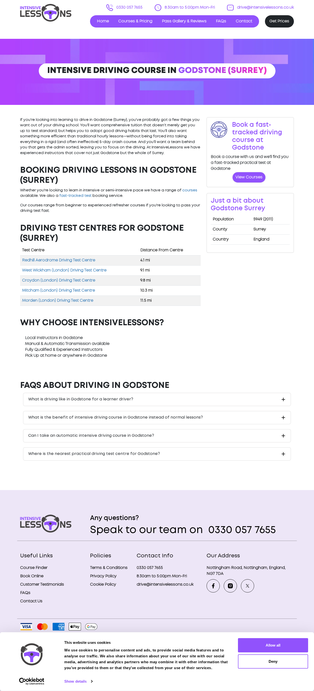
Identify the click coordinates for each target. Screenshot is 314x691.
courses (189, 190)
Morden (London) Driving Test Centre (57, 300)
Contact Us (31, 601)
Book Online (31, 576)
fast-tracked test (75, 195)
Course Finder (34, 568)
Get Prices (279, 21)
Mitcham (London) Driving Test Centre (58, 290)
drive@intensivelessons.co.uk (265, 7)
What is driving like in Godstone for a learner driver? (80, 399)
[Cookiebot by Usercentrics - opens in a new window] (31, 681)
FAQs (221, 21)
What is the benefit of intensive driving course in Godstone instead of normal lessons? (115, 417)
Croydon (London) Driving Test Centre (58, 280)
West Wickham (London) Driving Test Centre (64, 270)
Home (103, 21)
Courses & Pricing (135, 21)
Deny (273, 661)
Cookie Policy (103, 584)
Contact (244, 21)
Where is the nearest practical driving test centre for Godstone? (94, 454)
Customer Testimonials (42, 584)
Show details (75, 681)
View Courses (249, 177)
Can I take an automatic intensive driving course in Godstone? (91, 435)
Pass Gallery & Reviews (184, 21)
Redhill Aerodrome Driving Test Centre (58, 260)
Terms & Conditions (109, 568)
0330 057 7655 (129, 7)
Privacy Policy (103, 576)
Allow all (273, 645)
